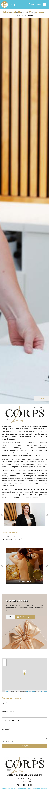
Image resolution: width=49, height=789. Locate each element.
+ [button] (5, 660)
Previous (2, 515)
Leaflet (7, 691)
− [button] (5, 664)
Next (47, 515)
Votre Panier (36, 5)
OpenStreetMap (30, 691)
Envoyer (24, 746)
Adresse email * (8, 712)
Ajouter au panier (26, 617)
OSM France (43, 691)
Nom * (4, 703)
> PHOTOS (42, 399)
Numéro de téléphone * (11, 720)
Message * (6, 729)
